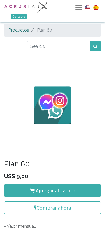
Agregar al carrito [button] (55, 190)
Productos (18, 30)
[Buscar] (95, 46)
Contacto (18, 16)
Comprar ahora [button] (54, 207)
